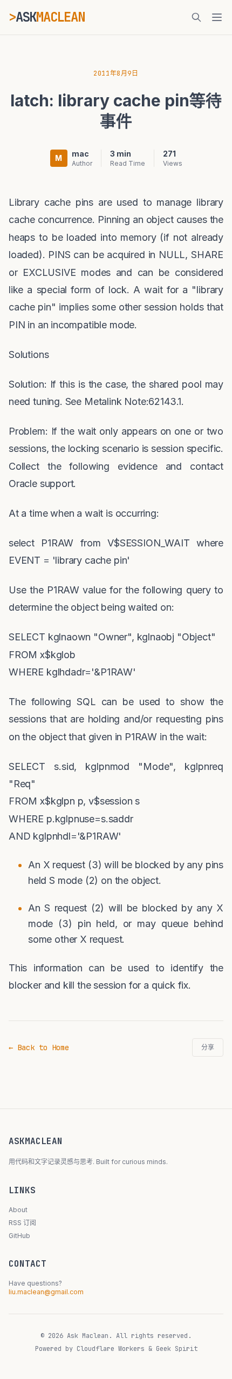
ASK (50, 17)
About (18, 1210)
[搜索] (196, 17)
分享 (207, 1047)
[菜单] (216, 17)
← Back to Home (39, 1047)
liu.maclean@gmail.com (46, 1292)
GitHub (19, 1236)
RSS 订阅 (22, 1223)
